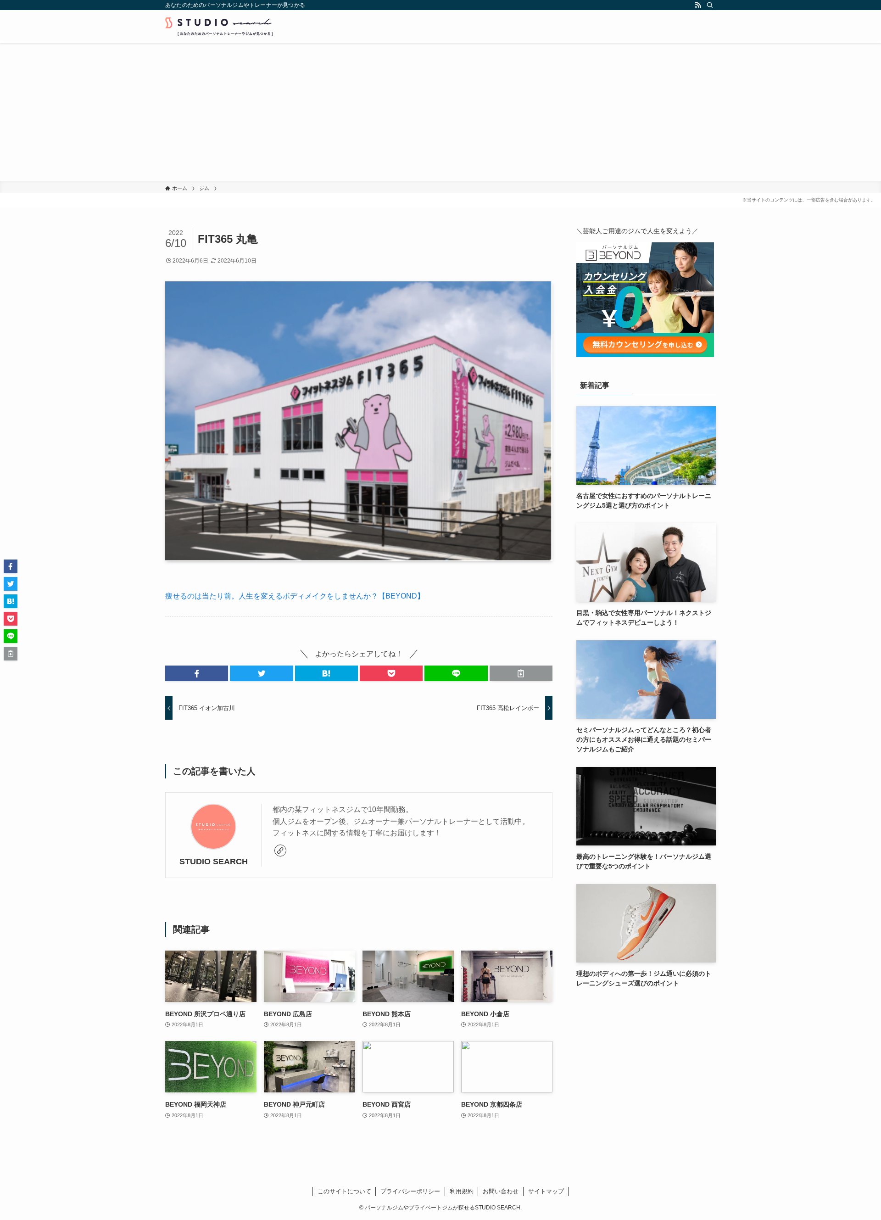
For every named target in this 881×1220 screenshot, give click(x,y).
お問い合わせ (501, 1191)
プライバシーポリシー (410, 1191)
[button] (196, 673)
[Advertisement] (440, 112)
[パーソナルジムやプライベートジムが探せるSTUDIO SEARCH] (219, 26)
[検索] (710, 5)
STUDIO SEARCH (213, 861)
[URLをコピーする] (521, 673)
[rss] (698, 5)
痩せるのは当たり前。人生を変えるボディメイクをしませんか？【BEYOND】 (294, 596)
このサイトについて (344, 1191)
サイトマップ (546, 1191)
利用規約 (462, 1191)
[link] (280, 850)
